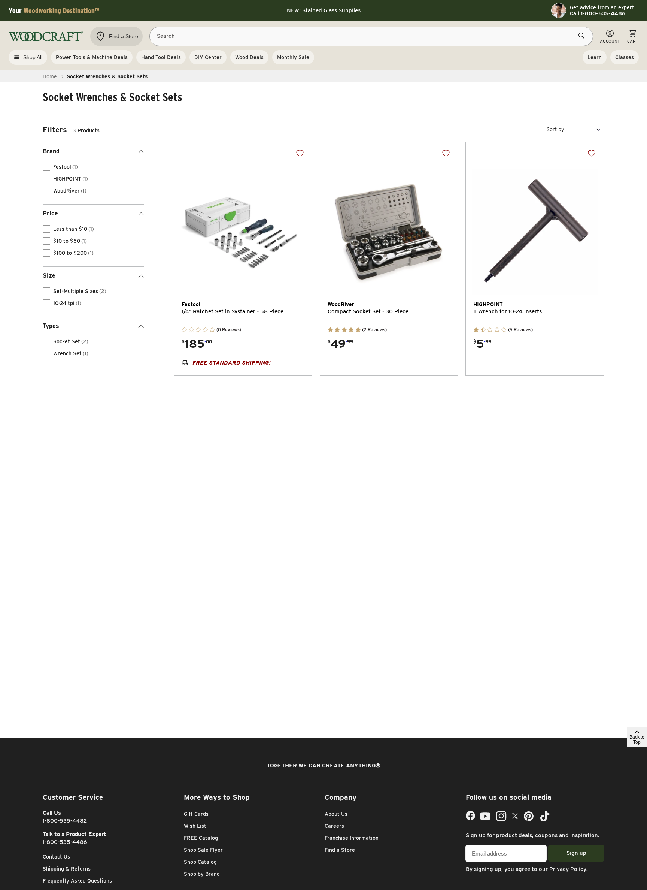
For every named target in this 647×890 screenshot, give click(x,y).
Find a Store (340, 850)
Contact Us (56, 857)
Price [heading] (50, 213)
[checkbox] (46, 167)
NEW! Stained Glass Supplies (324, 10)
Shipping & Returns (67, 869)
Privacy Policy (567, 869)
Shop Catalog (200, 862)
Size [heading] (49, 275)
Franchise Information (352, 838)
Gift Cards (196, 814)
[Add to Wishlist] (300, 153)
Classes (624, 57)
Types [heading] (51, 325)
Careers (334, 826)
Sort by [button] (555, 129)
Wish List (195, 826)
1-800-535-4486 (65, 842)
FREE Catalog (201, 838)
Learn (594, 57)
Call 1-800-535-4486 (597, 13)
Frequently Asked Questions (77, 881)
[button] (573, 129)
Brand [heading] (51, 151)
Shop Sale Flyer (203, 850)
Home (50, 76)
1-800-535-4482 (65, 820)
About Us (336, 814)
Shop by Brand (202, 874)
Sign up (576, 853)
